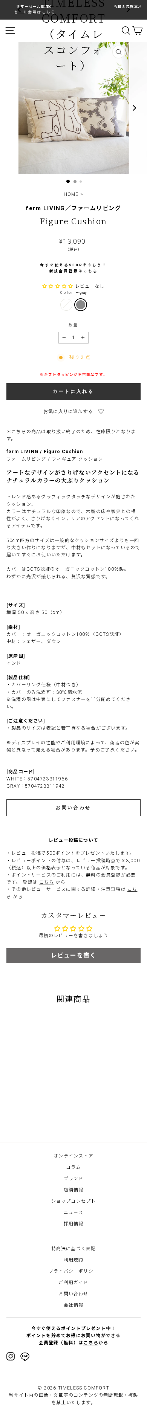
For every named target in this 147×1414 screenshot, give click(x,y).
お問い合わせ (73, 1293)
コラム (73, 1167)
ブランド (74, 1178)
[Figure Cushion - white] (28, 1115)
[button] (58, 286)
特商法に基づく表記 (73, 1248)
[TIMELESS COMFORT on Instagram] (10, 1356)
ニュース (73, 1212)
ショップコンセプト (73, 1201)
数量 (73, 325)
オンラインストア (73, 1156)
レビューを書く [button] (73, 955)
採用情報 (74, 1223)
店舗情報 (74, 1190)
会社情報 (74, 1305)
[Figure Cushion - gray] (36, 1115)
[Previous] (19, 9)
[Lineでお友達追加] (24, 1358)
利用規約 (74, 1260)
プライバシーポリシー (73, 1271)
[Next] (127, 9)
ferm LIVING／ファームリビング (73, 208)
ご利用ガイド (73, 1282)
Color (73, 292)
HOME (71, 194)
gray (80, 304)
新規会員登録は (73, 271)
